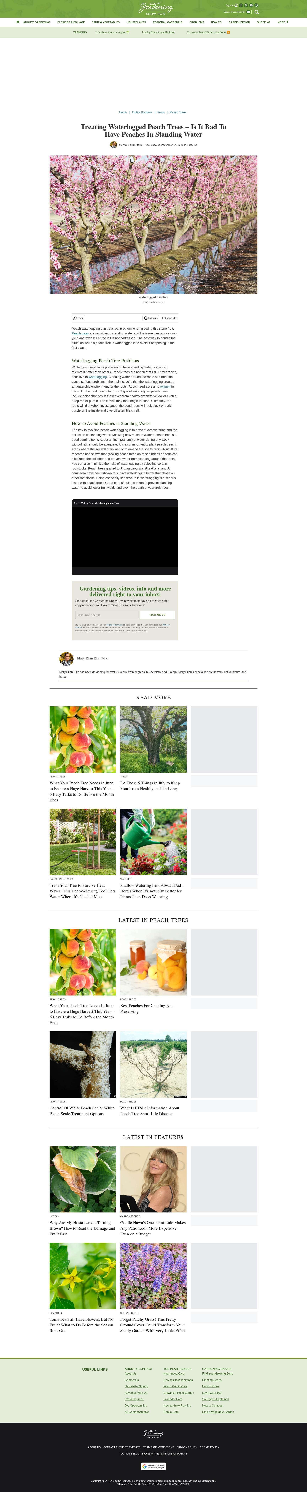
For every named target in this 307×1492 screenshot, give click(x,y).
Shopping (263, 22)
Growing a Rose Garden (178, 1392)
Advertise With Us (136, 1392)
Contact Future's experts (121, 1447)
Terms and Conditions (158, 1447)
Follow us (153, 318)
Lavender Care (172, 1399)
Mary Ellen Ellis (132, 144)
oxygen (165, 386)
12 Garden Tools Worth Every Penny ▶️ (208, 32)
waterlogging (98, 377)
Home (123, 112)
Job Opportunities (136, 1405)
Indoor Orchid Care (175, 1386)
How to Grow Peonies (177, 1405)
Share (81, 318)
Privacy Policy (187, 1447)
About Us (130, 1373)
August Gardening (36, 22)
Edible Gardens (142, 112)
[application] (125, 537)
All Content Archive (137, 1411)
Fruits (161, 112)
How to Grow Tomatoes (178, 1379)
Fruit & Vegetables (106, 22)
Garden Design (239, 22)
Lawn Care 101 (212, 1392)
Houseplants (136, 22)
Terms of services (114, 625)
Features (192, 144)
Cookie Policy (209, 1447)
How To (216, 22)
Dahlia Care (171, 1411)
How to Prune (210, 1386)
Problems (197, 22)
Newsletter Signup (136, 1386)
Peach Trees (178, 112)
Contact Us (132, 1379)
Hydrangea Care (173, 1373)
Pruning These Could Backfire (158, 32)
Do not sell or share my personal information (153, 1453)
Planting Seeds (212, 1379)
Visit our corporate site (204, 1481)
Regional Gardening (168, 22)
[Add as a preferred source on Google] (153, 1466)
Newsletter (171, 318)
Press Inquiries (134, 1399)
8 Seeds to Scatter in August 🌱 (112, 32)
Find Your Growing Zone (217, 1373)
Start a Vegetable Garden (218, 1411)
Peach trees (80, 333)
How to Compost (212, 1405)
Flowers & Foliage (71, 22)
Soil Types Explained (215, 1399)
